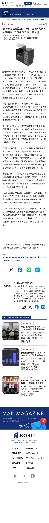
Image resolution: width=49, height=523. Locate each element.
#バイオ (19, 38)
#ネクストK (25, 340)
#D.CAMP (24, 394)
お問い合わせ (32, 453)
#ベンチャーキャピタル (30, 369)
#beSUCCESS (36, 340)
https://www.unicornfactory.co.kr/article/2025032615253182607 (24, 259)
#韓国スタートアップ (29, 368)
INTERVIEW (17, 458)
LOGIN (37, 3)
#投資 (31, 394)
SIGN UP (28, 3)
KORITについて (33, 448)
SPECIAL (16, 463)
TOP (3, 19)
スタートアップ (8, 24)
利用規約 (30, 463)
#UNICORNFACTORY (30, 38)
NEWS (8, 19)
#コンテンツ (25, 342)
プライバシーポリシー (34, 458)
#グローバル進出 (8, 39)
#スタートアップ (8, 38)
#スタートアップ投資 (29, 366)
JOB (14, 467)
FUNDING (16, 453)
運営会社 (30, 467)
